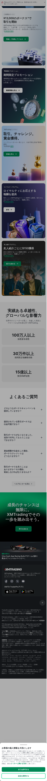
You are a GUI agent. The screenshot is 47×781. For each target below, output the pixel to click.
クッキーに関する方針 (18, 763)
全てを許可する (23, 769)
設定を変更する (23, 776)
